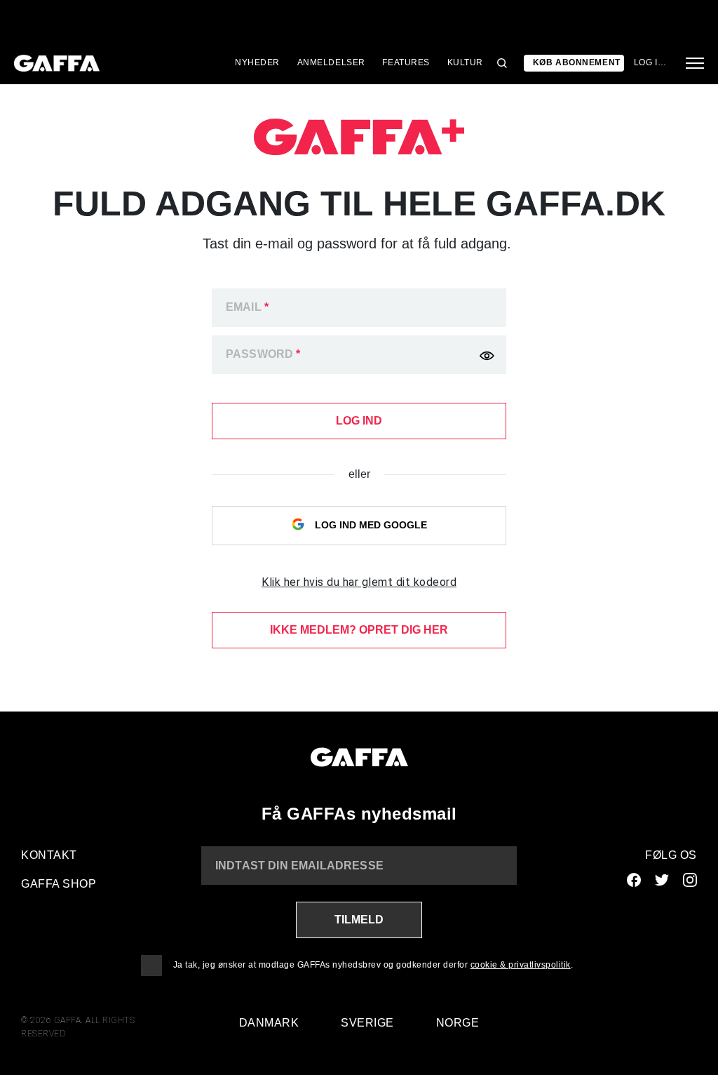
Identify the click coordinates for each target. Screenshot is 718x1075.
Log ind (651, 62)
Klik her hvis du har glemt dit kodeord (359, 582)
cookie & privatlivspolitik (520, 965)
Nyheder (257, 62)
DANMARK (269, 1023)
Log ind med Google (369, 524)
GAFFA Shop (58, 884)
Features (406, 62)
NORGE (458, 1023)
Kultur (465, 62)
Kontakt (49, 855)
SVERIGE (367, 1023)
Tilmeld (359, 920)
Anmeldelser (331, 62)
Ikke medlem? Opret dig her (359, 630)
